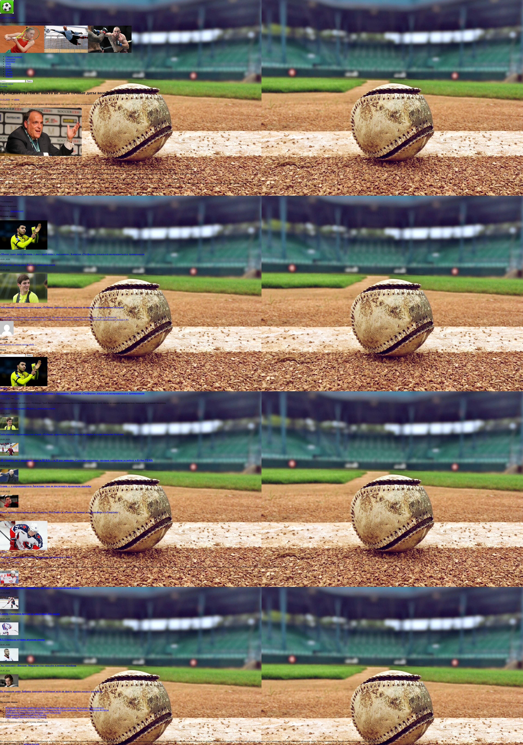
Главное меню (6, 84)
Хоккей (8, 76)
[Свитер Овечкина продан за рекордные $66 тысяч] (9, 608)
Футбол (9, 74)
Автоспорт (10, 59)
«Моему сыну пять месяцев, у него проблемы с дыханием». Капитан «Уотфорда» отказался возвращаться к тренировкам (72, 254)
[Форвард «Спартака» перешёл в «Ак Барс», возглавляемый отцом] (9, 582)
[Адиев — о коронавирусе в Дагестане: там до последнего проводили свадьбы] (9, 481)
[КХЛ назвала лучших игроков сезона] (9, 634)
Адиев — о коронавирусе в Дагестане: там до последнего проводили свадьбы (45, 486)
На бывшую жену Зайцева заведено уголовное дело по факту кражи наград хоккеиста (51, 691)
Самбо (8, 69)
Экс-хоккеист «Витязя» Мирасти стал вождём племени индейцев (38, 665)
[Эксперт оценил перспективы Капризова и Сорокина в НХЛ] (23, 549)
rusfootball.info (16, 211)
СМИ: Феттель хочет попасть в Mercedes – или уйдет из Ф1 (33, 712)
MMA (8, 64)
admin (16, 99)
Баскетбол (10, 61)
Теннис (8, 71)
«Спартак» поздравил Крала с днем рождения (27, 264)
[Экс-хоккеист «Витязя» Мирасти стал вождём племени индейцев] (9, 660)
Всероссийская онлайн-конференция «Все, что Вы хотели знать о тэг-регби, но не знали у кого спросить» (54, 707)
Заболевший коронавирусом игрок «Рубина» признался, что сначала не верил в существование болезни (62, 307)
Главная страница (13, 56)
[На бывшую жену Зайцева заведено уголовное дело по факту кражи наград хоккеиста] (9, 686)
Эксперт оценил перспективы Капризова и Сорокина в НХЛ (36, 557)
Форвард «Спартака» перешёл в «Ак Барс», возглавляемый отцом (39, 587)
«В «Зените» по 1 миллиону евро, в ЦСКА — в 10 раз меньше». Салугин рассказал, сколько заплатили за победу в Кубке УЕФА (76, 460)
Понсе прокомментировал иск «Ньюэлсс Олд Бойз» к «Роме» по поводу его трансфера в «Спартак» (59, 512)
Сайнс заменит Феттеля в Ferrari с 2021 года (25, 717)
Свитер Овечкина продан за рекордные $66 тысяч (30, 613)
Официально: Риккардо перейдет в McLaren (25, 715)
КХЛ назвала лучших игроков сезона (22, 639)
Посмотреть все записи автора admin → (18, 344)
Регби (8, 66)
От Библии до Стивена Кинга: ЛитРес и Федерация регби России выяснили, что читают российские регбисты (57, 710)
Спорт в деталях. (8, 17)
